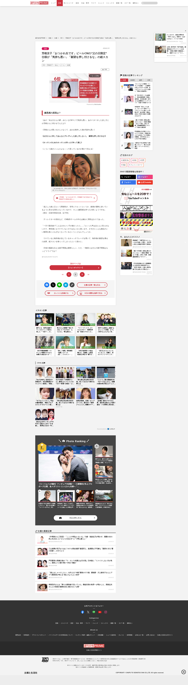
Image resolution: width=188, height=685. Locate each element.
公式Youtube (146, 182)
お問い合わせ (150, 635)
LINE (58, 283)
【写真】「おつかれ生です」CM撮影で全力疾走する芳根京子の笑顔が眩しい (75, 198)
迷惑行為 (126, 160)
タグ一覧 (127, 3)
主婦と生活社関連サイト (94, 650)
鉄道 (134, 160)
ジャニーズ (64, 623)
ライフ (93, 3)
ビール (62, 65)
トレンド (101, 3)
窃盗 (124, 165)
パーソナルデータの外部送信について (61, 635)
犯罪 (142, 160)
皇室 (77, 3)
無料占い (136, 3)
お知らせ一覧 (139, 635)
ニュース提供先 (111, 635)
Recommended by (102, 429)
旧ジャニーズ (68, 3)
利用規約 (26, 635)
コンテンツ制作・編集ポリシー (85, 635)
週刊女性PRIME (40, 38)
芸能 (59, 3)
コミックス (110, 3)
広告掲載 (100, 635)
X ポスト (53, 284)
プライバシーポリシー (39, 635)
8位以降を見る (76, 518)
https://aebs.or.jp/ (102, 660)
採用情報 (129, 635)
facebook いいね (46, 284)
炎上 (56, 65)
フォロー (127, 177)
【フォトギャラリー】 (75, 268)
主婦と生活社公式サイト (165, 635)
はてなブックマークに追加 (65, 284)
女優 (55, 38)
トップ (53, 3)
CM (61, 38)
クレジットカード (136, 165)
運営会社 (18, 635)
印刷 (105, 69)
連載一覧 (119, 3)
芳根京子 (50, 65)
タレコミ (121, 635)
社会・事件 (85, 3)
